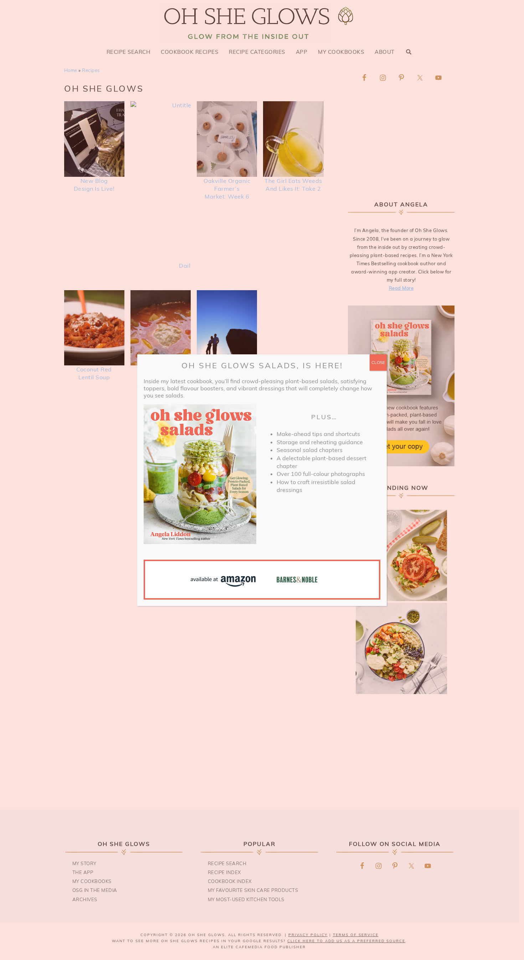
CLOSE (378, 362)
